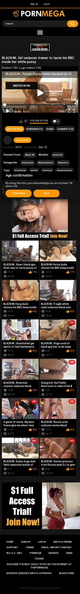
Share (50, 129)
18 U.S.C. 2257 (14, 553)
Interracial (27, 162)
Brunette (63, 162)
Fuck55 (39, 558)
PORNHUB (35, 553)
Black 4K (29, 155)
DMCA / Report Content (56, 547)
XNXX (69, 553)
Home (9, 541)
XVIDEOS (54, 553)
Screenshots (34, 129)
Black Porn (66, 573)
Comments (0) (65, 129)
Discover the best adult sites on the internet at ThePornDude (39, 566)
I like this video (21, 121)
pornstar (58, 155)
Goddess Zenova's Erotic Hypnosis (29, 573)
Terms (30, 547)
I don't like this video (26, 121)
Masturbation (45, 162)
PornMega (36, 588)
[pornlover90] (7, 140)
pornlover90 (22, 140)
